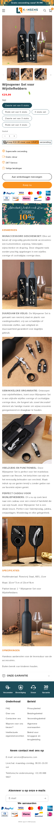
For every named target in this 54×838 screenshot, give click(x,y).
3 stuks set (40, 112)
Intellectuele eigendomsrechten (15, 734)
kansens (33, 821)
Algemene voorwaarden (33, 725)
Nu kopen (27, 185)
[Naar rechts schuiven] (51, 75)
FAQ (8, 708)
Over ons (10, 713)
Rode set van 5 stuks (16, 112)
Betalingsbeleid (34, 713)
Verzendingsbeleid (36, 718)
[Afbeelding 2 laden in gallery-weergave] (27, 74)
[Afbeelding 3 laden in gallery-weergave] (41, 74)
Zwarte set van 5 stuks (17, 105)
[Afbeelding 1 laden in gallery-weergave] (13, 74)
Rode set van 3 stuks (16, 125)
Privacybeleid (34, 708)
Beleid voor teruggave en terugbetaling (33, 736)
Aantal (5, 131)
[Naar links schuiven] (3, 75)
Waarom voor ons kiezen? (14, 725)
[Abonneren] (45, 798)
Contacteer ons (13, 718)
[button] (27, 675)
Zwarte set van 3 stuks (17, 118)
